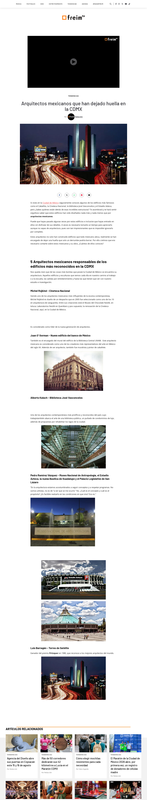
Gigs (42, 4)
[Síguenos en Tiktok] (129, 4)
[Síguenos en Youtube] (126, 4)
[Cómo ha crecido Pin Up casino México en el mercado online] (91, 790)
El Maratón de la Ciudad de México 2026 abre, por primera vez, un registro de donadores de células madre (125, 765)
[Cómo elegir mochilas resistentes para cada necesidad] (91, 743)
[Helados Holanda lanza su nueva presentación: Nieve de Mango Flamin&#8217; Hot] (56, 790)
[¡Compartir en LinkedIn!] (74, 195)
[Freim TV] (73, 17)
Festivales (31, 4)
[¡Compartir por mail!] (89, 195)
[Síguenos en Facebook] (116, 4)
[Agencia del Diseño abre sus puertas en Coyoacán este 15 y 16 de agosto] (22, 743)
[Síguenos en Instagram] (119, 4)
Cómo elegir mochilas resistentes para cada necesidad (88, 762)
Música (18, 4)
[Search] (110, 4)
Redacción (79, 117)
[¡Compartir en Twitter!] (67, 195)
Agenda (85, 4)
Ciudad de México (51, 202)
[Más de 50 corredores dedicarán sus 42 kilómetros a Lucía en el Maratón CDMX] (56, 743)
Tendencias (72, 4)
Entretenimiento (55, 4)
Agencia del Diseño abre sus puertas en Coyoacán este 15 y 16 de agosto (21, 762)
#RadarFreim (98, 4)
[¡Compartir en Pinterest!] (82, 195)
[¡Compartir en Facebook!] (59, 195)
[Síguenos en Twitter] (122, 4)
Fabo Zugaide (84, 769)
